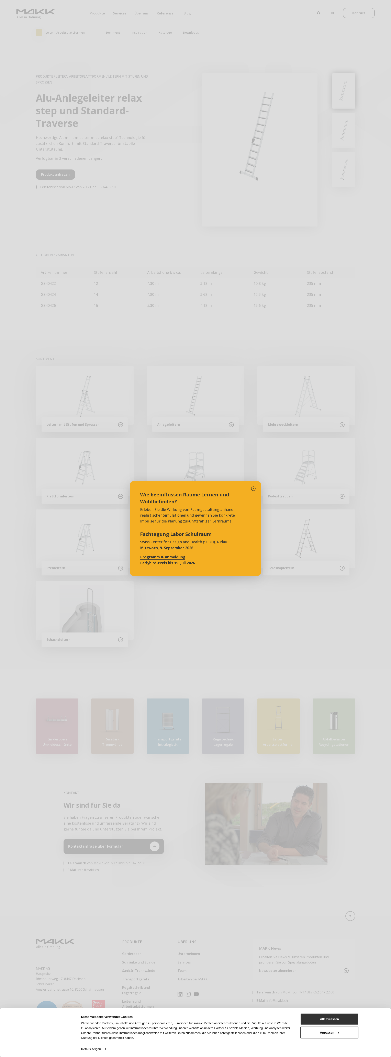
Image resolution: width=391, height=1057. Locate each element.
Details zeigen (91, 1049)
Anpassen (327, 1032)
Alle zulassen (329, 1019)
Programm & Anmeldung (162, 556)
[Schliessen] (253, 488)
